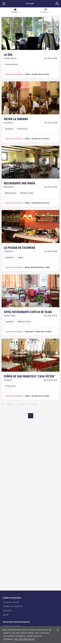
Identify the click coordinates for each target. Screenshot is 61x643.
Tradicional (22, 129)
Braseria (9, 129)
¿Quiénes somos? (11, 602)
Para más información (24, 639)
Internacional (11, 64)
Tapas (20, 257)
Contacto (7, 611)
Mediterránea (26, 193)
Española (9, 257)
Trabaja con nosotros (13, 606)
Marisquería (10, 193)
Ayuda (5, 615)
